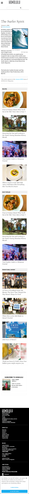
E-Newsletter (15, 387)
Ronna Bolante (6, 27)
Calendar (4, 420)
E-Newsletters (5, 454)
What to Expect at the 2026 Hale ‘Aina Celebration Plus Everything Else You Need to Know (13, 184)
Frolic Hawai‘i (5, 470)
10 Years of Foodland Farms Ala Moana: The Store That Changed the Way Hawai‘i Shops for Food (14, 292)
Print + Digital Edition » (15, 380)
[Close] (26, 478)
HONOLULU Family (6, 469)
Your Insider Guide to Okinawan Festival (13, 160)
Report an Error (5, 435)
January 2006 (19, 79)
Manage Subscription (17, 385)
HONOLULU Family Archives (8, 422)
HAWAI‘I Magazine (6, 467)
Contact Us (4, 433)
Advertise (4, 431)
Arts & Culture (6, 415)
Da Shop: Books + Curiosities (8, 446)
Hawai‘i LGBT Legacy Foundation (9, 449)
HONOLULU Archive (6, 421)
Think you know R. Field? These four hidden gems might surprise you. (14, 362)
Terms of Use (5, 438)
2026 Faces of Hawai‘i (9, 339)
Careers (4, 432)
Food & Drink (5, 414)
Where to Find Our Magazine (8, 459)
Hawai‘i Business (5, 466)
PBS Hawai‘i (4, 447)
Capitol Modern (5, 445)
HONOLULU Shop (5, 458)
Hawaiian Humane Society (7, 450)
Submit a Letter (5, 434)
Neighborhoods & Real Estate (9, 419)
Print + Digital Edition (6, 453)
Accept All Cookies (14, 491)
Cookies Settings (14, 487)
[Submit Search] (20, 7)
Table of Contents (16, 383)
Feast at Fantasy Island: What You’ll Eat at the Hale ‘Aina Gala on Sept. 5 (14, 111)
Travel (3, 417)
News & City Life (6, 412)
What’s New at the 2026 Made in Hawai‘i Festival (12, 317)
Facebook (6, 474)
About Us (4, 429)
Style (3, 416)
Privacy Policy (5, 437)
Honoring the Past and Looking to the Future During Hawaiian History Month (14, 135)
